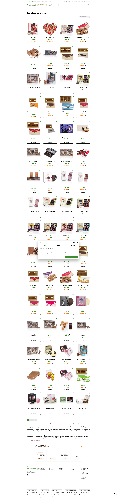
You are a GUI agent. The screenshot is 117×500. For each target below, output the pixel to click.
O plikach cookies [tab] (72, 245)
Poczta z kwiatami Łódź (45, 490)
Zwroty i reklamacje (40, 471)
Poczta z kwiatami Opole (85, 496)
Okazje (28, 9)
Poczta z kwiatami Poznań (57, 490)
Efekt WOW (38, 9)
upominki (49, 423)
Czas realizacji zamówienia (72, 473)
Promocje (65, 9)
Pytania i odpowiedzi (52, 468)
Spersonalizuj (58, 256)
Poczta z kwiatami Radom (58, 494)
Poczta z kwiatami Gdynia (71, 494)
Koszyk (60, 469)
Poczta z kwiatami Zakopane (84, 494)
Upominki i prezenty (50, 9)
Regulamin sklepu (40, 468)
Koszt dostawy (72, 470)
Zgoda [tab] (45, 245)
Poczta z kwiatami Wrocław (32, 490)
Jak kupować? (50, 469)
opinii (46, 446)
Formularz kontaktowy (52, 471)
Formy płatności (73, 469)
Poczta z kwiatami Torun (85, 492)
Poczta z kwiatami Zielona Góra (72, 496)
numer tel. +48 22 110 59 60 (66, 1)
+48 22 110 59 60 (29, 471)
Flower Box (43, 9)
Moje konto (61, 468)
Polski (85, 1)
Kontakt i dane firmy (84, 468)
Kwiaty (32, 9)
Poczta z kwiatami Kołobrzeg (58, 496)
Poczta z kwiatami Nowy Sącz (32, 496)
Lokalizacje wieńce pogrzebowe (84, 478)
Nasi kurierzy (83, 469)
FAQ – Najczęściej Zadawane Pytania (33, 440)
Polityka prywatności (41, 469)
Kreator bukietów (59, 9)
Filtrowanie (86, 13)
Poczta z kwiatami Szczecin (32, 492)
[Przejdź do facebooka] (27, 475)
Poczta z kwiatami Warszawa (84, 490)
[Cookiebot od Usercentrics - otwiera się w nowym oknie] (74, 242)
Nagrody (82, 471)
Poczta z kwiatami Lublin (31, 494)
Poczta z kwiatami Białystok (45, 492)
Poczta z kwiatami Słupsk (45, 496)
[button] (79, 446)
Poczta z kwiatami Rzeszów (59, 492)
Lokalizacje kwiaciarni (84, 479)
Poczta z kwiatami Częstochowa (45, 494)
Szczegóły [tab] (58, 245)
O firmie (82, 472)
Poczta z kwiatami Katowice (72, 492)
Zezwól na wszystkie (71, 256)
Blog (88, 9)
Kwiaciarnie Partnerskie (85, 473)
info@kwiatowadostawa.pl (76, 1)
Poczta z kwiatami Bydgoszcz (70, 490)
